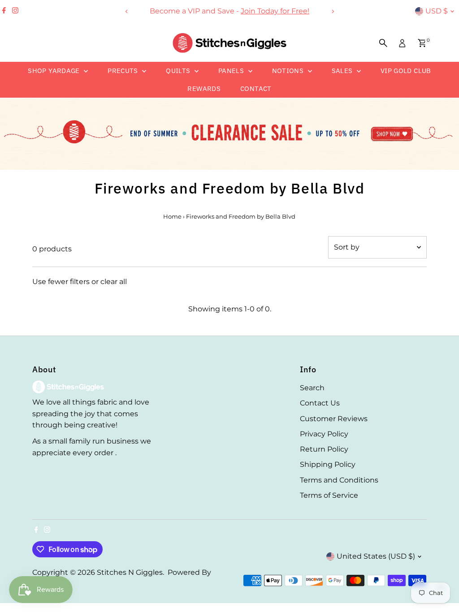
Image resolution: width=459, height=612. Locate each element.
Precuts (124, 70)
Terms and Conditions (339, 480)
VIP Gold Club (406, 70)
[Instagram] (15, 11)
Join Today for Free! (275, 11)
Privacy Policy (324, 434)
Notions (289, 70)
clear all (113, 281)
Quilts (179, 70)
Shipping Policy (327, 464)
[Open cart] (422, 43)
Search (312, 388)
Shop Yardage (55, 70)
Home (172, 216)
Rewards (204, 88)
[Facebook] (4, 11)
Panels (232, 70)
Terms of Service (329, 495)
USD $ (436, 11)
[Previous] (127, 11)
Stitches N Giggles (130, 572)
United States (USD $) (376, 556)
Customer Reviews (334, 418)
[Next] (332, 11)
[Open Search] (383, 43)
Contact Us (320, 403)
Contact (256, 88)
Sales (343, 70)
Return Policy (324, 449)
